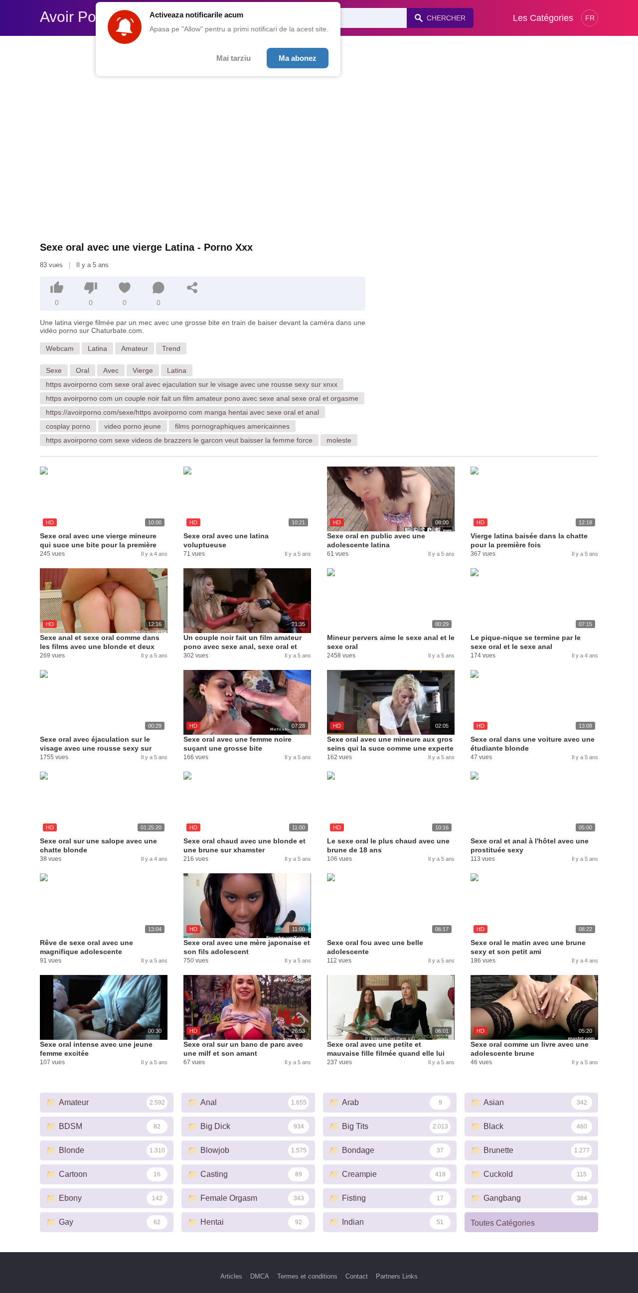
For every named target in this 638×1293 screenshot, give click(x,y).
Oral (82, 370)
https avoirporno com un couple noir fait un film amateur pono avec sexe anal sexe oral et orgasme (202, 398)
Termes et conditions (307, 1276)
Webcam (60, 348)
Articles (231, 1276)
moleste (338, 440)
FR (590, 18)
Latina (97, 348)
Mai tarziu (233, 58)
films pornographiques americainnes (232, 426)
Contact (356, 1276)
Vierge (143, 370)
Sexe (54, 370)
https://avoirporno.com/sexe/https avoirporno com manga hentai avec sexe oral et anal (182, 412)
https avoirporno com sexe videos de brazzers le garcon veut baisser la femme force (179, 440)
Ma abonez (298, 58)
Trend (171, 348)
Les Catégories (543, 18)
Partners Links (397, 1276)
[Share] (192, 288)
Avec (111, 370)
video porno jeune (132, 426)
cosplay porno (68, 426)
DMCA (259, 1276)
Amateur (134, 348)
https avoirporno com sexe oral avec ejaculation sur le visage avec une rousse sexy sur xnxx (191, 384)
